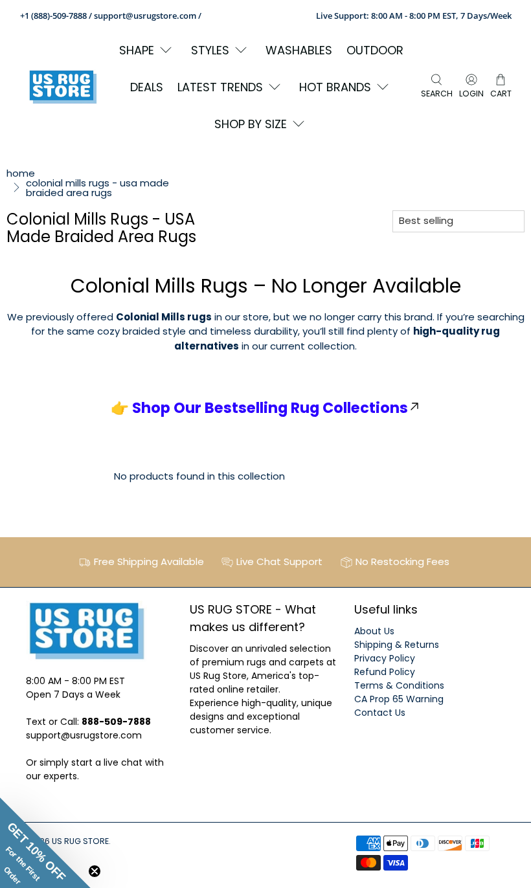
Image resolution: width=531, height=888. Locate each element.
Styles (210, 50)
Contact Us (379, 712)
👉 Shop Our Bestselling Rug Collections (259, 407)
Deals (146, 87)
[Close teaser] (94, 871)
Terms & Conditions (399, 685)
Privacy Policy (384, 658)
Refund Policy (384, 671)
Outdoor (374, 50)
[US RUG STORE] (62, 87)
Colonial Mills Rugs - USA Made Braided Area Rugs (97, 187)
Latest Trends (220, 87)
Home (20, 173)
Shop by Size (250, 124)
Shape (136, 50)
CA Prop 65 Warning (399, 699)
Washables (299, 50)
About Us (374, 631)
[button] (45, 842)
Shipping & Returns (396, 644)
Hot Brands (335, 87)
